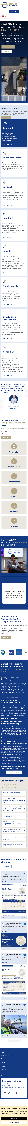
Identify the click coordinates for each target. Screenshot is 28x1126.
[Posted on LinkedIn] (25, 873)
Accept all (14, 1118)
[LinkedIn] (17, 1093)
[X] (13, 1093)
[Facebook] (5, 1093)
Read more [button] (4, 881)
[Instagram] (9, 1093)
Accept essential (14, 1122)
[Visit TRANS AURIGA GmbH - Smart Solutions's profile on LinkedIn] (3, 873)
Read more (14, 599)
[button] (26, 4)
